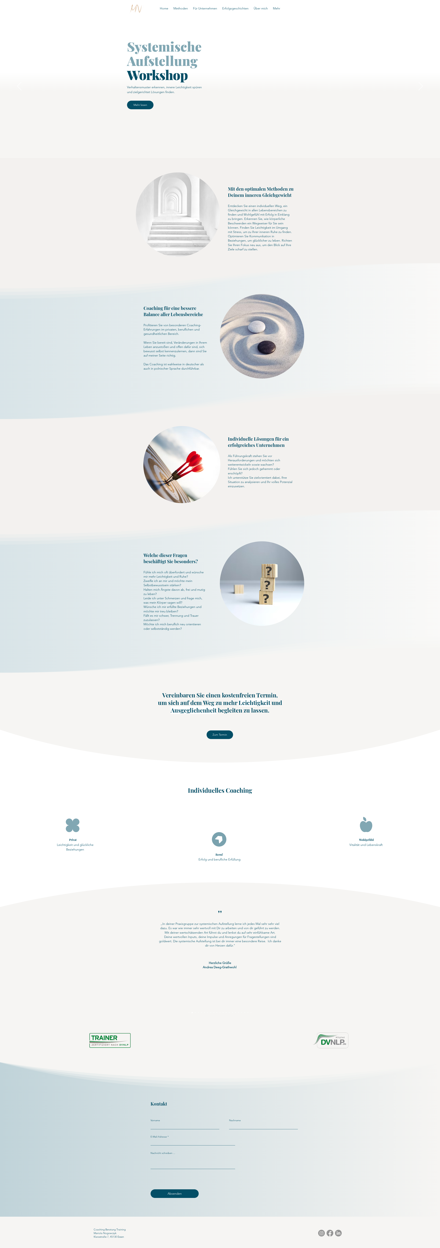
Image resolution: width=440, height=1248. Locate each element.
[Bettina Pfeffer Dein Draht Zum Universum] (216, 1012)
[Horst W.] (241, 1012)
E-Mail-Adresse (159, 1136)
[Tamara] (247, 1012)
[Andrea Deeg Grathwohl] (192, 1012)
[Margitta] (232, 1012)
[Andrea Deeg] (201, 1012)
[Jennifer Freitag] (229, 1012)
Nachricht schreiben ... (163, 1153)
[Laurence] (204, 1012)
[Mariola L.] (250, 1012)
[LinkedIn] (338, 1233)
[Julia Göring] (226, 1012)
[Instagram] (321, 1233)
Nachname (235, 1120)
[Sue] (198, 1012)
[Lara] (210, 1012)
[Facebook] (330, 1233)
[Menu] (94, 8)
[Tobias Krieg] (213, 1012)
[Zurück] (19, 86)
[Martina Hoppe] (220, 1012)
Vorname (155, 1120)
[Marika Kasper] (207, 1012)
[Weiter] (421, 86)
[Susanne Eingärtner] (235, 1012)
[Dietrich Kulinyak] (244, 1012)
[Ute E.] (238, 1012)
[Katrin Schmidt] (189, 1012)
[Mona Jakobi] (223, 1012)
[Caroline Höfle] (195, 1012)
